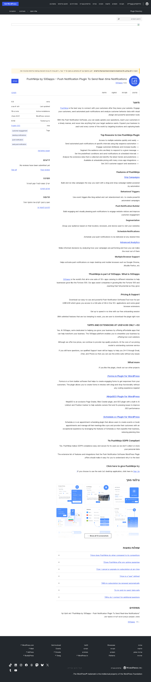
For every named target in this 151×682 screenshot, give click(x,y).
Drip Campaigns (132, 177)
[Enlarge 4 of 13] (137, 510)
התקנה (114, 92)
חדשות (140, 649)
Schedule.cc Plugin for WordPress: (121, 417)
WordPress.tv (82, 655)
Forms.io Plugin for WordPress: (123, 376)
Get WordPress (10, 4)
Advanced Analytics (130, 242)
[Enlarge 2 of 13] (108, 487)
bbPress (30, 652)
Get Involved (56, 645)
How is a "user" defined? (130, 576)
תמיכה (13, 92)
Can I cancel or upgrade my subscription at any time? (118, 569)
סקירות (124, 92)
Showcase (111, 645)
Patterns (112, 655)
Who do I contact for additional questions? (122, 597)
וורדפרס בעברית (116, 668)
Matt (31, 649)
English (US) (15, 126)
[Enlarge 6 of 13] (80, 510)
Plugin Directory (136, 11)
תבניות (113, 649)
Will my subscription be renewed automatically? (120, 583)
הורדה (15, 81)
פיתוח (104, 92)
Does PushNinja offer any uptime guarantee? (121, 562)
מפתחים (85, 652)
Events (58, 649)
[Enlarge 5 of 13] (108, 510)
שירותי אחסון (138, 652)
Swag (58, 655)
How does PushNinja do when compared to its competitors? (115, 555)
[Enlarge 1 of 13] (137, 487)
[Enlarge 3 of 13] (80, 487)
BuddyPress (28, 655)
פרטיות (139, 655)
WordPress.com (27, 645)
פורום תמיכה (45, 188)
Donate (57, 652)
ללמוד (86, 645)
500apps (119, 83)
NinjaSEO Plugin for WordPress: (123, 396)
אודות (140, 645)
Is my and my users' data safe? (127, 590)
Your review (45, 170)
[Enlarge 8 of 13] (108, 533)
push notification (17, 140)
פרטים (134, 92)
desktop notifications (19, 135)
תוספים (112, 652)
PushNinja (64, 108)
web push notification (19, 144)
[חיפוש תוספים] (119, 19)
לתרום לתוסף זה (43, 207)
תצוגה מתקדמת (44, 151)
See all (14, 170)
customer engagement (19, 131)
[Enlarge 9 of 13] (80, 533)
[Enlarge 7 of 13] (137, 533)
